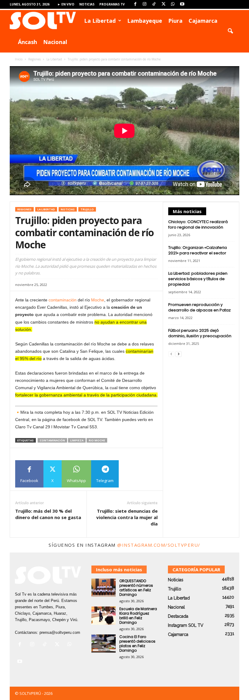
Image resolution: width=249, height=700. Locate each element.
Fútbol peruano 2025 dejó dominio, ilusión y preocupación (199, 333)
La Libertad (100, 20)
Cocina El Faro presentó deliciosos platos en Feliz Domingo (137, 643)
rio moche (97, 440)
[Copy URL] (132, 474)
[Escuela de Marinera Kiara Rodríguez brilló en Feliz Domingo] (103, 616)
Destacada (178, 616)
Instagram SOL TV (185, 625)
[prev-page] (171, 354)
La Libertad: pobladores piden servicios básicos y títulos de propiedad (197, 278)
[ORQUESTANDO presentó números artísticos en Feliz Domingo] (103, 588)
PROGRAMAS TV (112, 4)
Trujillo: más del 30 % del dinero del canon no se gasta (48, 514)
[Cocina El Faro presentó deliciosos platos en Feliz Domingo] (103, 643)
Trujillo (87, 209)
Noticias (86, 4)
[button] (230, 31)
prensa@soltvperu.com (59, 632)
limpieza (77, 440)
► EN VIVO (65, 4)
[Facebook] (135, 4)
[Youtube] (182, 4)
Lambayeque (144, 20)
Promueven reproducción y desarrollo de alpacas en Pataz (199, 307)
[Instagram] (144, 4)
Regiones (34, 59)
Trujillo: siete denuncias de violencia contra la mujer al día (127, 517)
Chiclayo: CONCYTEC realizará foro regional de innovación (198, 224)
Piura (175, 20)
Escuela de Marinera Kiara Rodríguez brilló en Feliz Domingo (138, 615)
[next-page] (179, 354)
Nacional (55, 42)
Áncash (27, 42)
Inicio (18, 59)
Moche (97, 299)
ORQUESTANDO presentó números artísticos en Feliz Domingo (136, 587)
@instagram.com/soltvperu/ (158, 545)
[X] (163, 4)
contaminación (63, 299)
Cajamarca (203, 20)
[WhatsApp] (172, 4)
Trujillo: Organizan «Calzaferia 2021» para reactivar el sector (197, 250)
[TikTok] (154, 4)
